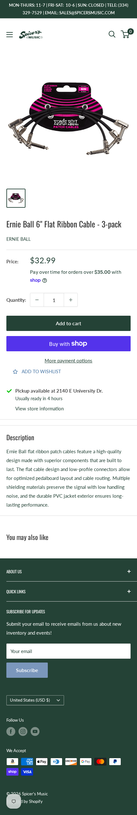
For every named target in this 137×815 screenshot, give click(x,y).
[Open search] (112, 34)
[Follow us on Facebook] (10, 731)
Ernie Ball (18, 239)
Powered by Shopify (24, 801)
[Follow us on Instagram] (22, 731)
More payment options (68, 360)
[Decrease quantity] (37, 299)
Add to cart (68, 323)
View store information (39, 408)
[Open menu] (9, 34)
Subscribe (27, 670)
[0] (125, 34)
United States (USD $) (30, 700)
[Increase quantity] (70, 299)
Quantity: (16, 300)
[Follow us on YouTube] (35, 731)
